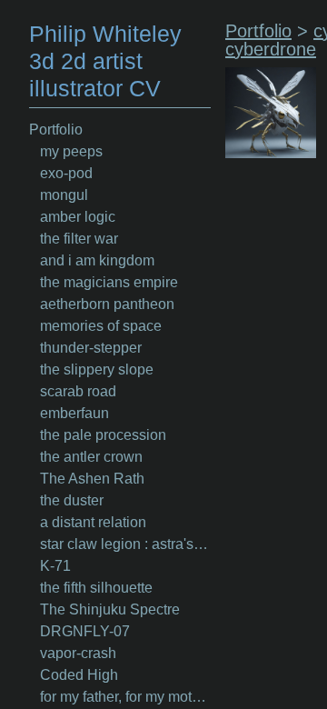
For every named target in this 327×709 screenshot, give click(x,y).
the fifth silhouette (96, 587)
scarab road (78, 391)
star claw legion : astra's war (125, 544)
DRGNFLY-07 (85, 631)
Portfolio (56, 129)
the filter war (79, 238)
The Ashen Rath (92, 478)
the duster (72, 500)
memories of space (101, 326)
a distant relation (93, 522)
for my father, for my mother (125, 696)
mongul (64, 195)
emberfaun (74, 413)
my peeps (71, 151)
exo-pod (66, 173)
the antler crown (91, 456)
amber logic (77, 217)
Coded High (79, 675)
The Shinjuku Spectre (110, 609)
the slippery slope (97, 369)
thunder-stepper (91, 347)
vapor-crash (78, 653)
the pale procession (103, 435)
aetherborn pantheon (107, 304)
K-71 (55, 566)
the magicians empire (109, 282)
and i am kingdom (97, 260)
